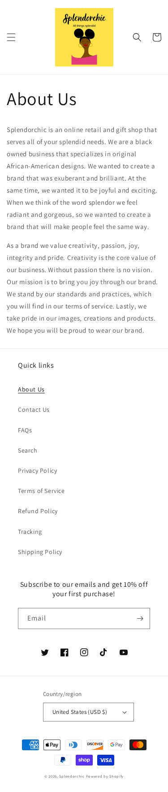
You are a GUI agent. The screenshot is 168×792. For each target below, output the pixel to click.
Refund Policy (38, 511)
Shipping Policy (40, 552)
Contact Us (34, 409)
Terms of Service (41, 491)
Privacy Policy (37, 470)
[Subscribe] (140, 618)
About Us (31, 389)
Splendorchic (71, 776)
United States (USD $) (79, 712)
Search (28, 450)
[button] (11, 37)
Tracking (30, 532)
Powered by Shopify (105, 776)
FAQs (25, 430)
